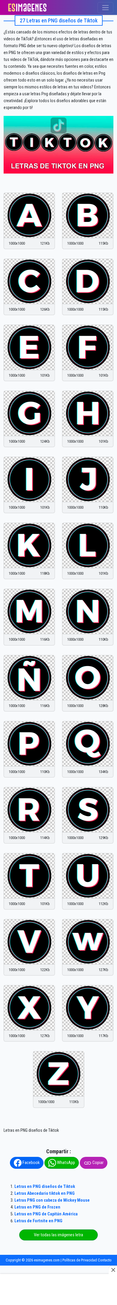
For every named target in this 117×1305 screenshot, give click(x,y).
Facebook (31, 1162)
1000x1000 (17, 243)
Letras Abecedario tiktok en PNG (44, 1193)
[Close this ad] (113, 1270)
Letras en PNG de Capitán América (46, 1214)
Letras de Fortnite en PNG (38, 1220)
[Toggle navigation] (105, 7)
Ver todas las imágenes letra (58, 1234)
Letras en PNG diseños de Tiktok (44, 1186)
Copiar (98, 1162)
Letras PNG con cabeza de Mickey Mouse (52, 1200)
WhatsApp (65, 1162)
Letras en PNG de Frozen (37, 1207)
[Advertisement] (58, 1290)
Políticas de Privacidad (79, 1260)
